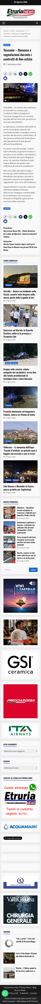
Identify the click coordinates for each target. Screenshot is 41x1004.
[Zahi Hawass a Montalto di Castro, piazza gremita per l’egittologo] (20, 471)
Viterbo (8, 324)
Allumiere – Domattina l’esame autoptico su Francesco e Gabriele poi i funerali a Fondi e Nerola (9, 512)
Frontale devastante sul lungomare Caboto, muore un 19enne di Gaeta (19, 413)
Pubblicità (24, 993)
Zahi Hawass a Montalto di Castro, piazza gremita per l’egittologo (18, 488)
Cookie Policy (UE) (10, 993)
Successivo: (20, 245)
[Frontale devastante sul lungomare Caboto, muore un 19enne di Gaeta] (20, 396)
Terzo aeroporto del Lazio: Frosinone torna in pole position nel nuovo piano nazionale (9, 542)
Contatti (33, 993)
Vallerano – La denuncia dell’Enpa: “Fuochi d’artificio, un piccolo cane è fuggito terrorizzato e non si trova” (20, 450)
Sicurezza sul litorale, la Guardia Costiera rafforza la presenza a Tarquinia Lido (18, 333)
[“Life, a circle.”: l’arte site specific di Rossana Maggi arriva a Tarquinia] (9, 943)
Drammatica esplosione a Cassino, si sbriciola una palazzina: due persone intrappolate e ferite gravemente (9, 527)
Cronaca (7, 45)
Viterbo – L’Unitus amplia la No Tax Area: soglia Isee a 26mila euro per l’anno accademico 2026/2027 (26, 969)
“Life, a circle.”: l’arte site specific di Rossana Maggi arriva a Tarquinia (25, 940)
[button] (3, 23)
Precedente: (20, 232)
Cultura (6, 931)
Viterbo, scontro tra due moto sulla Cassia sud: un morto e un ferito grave (9, 557)
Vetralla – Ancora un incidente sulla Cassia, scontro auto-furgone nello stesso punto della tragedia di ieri (19, 294)
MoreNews (21, 1001)
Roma (8, 363)
